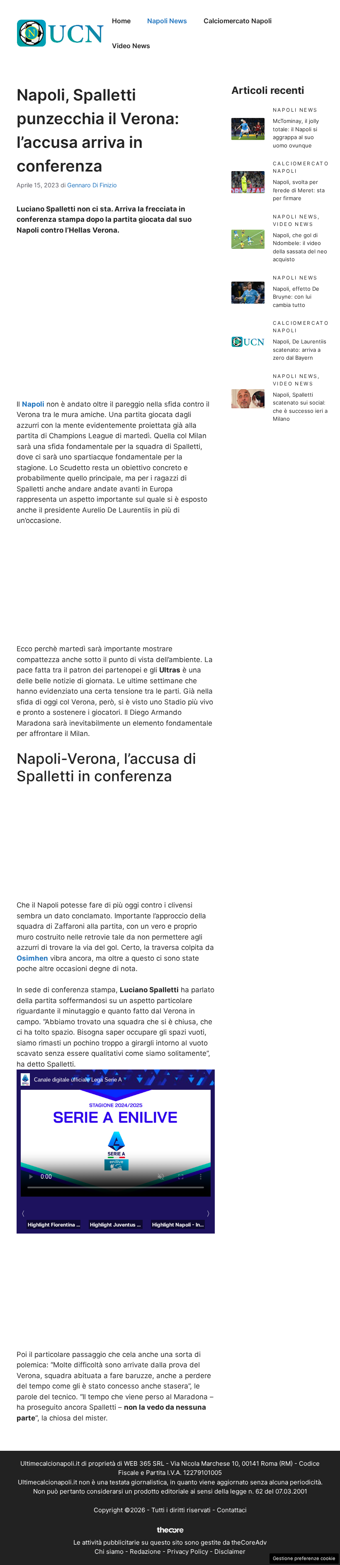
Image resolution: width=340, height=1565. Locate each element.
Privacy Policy (187, 1551)
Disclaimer (229, 1551)
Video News (131, 46)
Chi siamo (109, 1551)
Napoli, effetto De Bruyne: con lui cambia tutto (296, 296)
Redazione (145, 1551)
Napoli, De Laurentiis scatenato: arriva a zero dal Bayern (299, 349)
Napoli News (167, 21)
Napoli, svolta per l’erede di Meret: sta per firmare (299, 190)
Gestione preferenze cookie (304, 1558)
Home (121, 21)
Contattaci (232, 1510)
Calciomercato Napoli (238, 21)
